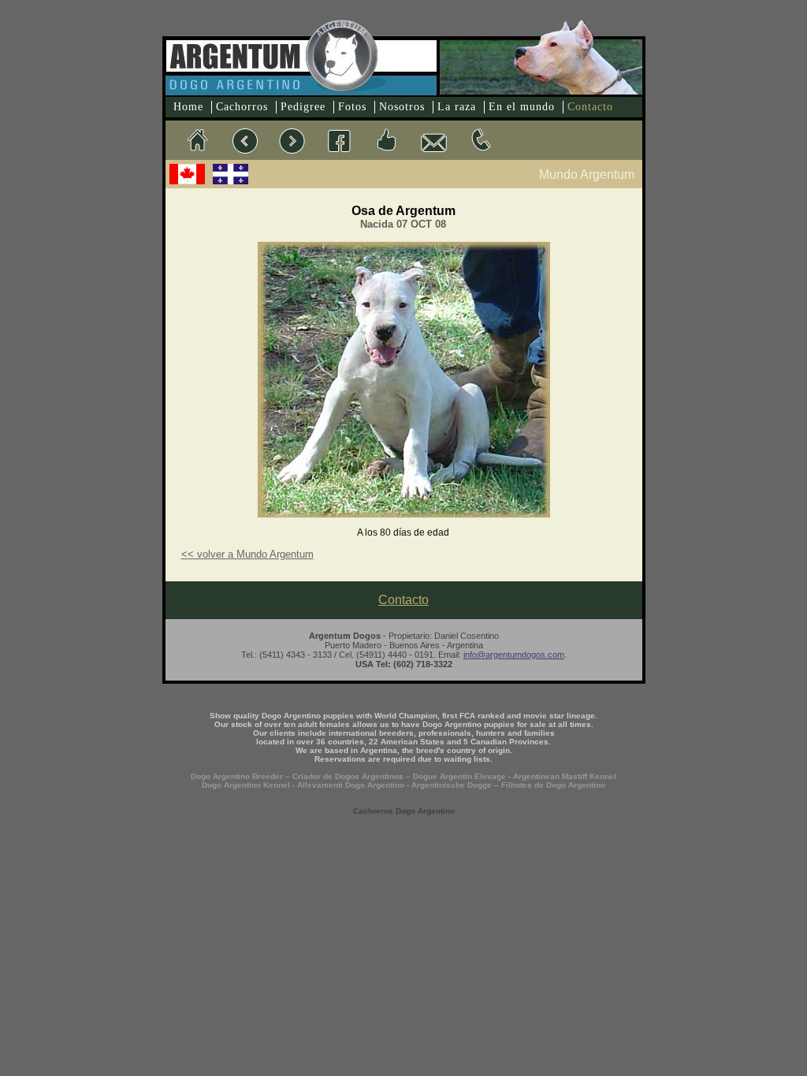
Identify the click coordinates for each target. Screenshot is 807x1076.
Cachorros (242, 107)
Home (188, 107)
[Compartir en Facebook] (386, 140)
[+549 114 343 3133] (480, 140)
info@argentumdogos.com (513, 654)
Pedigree (303, 107)
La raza (456, 107)
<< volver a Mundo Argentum (247, 554)
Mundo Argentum (586, 174)
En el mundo (522, 107)
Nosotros (402, 107)
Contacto (590, 107)
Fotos (352, 107)
